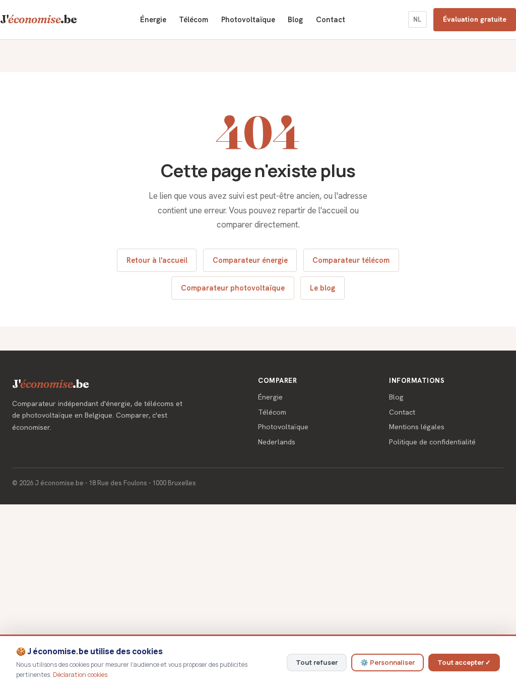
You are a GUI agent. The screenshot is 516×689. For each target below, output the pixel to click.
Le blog (322, 288)
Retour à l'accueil (156, 260)
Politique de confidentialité (432, 441)
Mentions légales (416, 426)
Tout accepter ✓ (464, 662)
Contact (330, 19)
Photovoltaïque (248, 19)
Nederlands (276, 441)
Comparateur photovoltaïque (233, 288)
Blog (295, 19)
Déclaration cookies (80, 674)
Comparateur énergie (250, 260)
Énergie (153, 19)
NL (417, 19)
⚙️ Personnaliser (387, 662)
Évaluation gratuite (474, 19)
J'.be (38, 19)
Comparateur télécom (351, 260)
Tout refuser (317, 662)
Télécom (193, 19)
